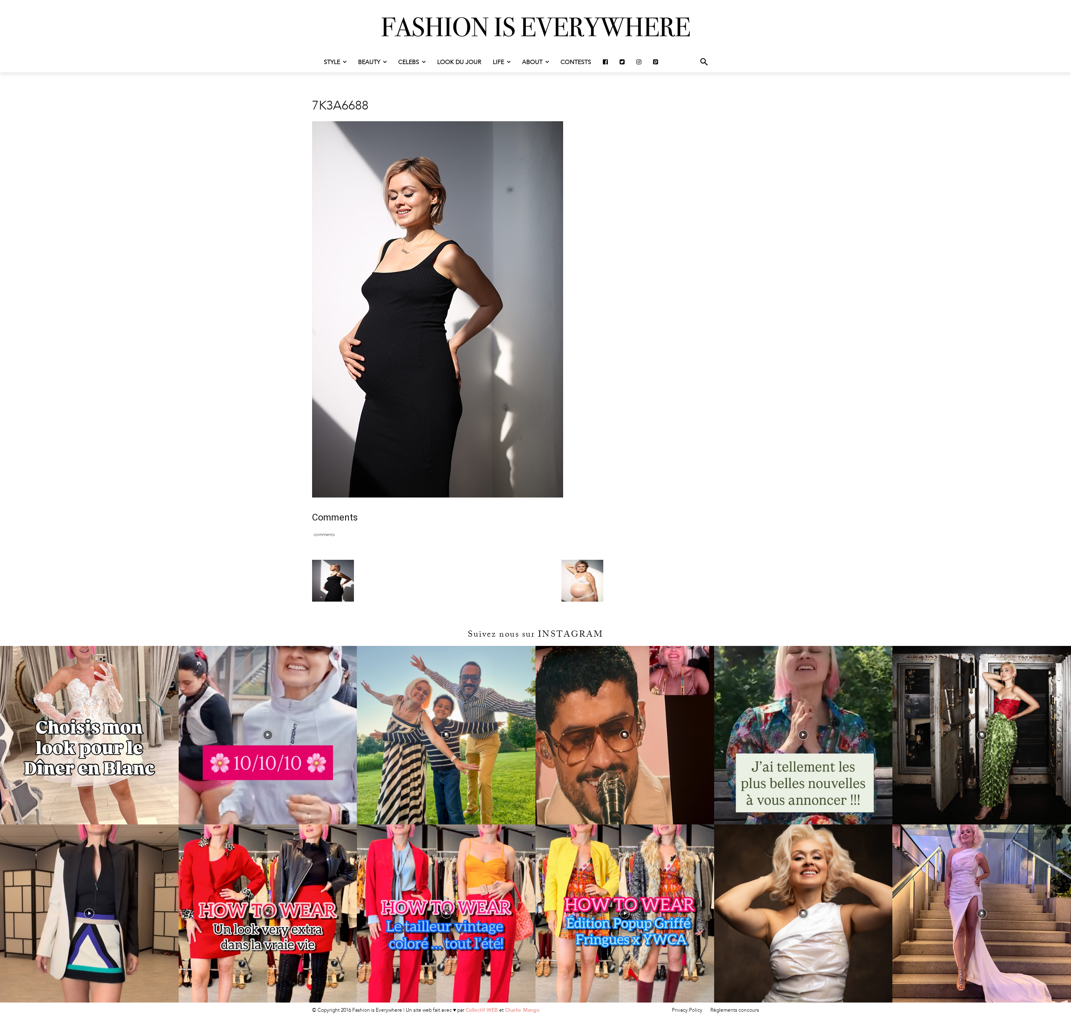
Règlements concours (734, 1010)
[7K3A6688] (437, 495)
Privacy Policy (687, 1010)
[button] (704, 62)
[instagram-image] (89, 735)
